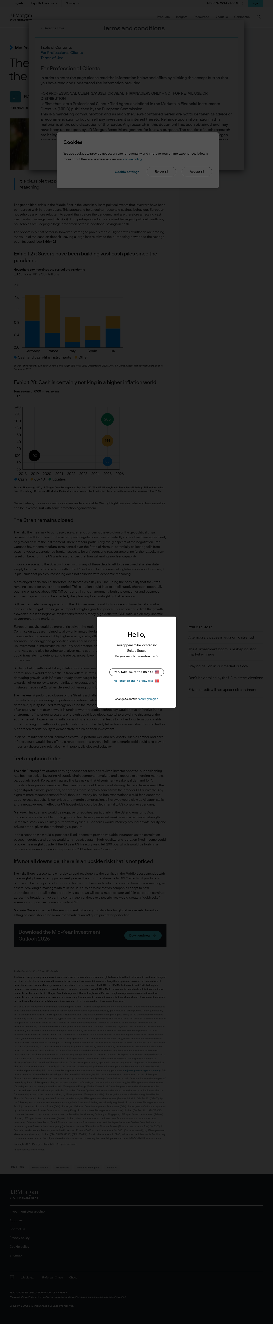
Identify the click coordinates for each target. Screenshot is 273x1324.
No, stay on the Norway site (134, 680)
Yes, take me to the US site (133, 672)
